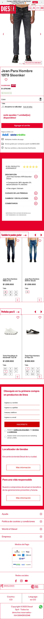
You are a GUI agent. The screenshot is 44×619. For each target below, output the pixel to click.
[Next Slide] (41, 235)
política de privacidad (21, 430)
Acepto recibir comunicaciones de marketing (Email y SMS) (22, 437)
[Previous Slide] (35, 235)
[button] (41, 99)
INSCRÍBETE (22, 424)
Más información (23, 467)
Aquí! (35, 2)
